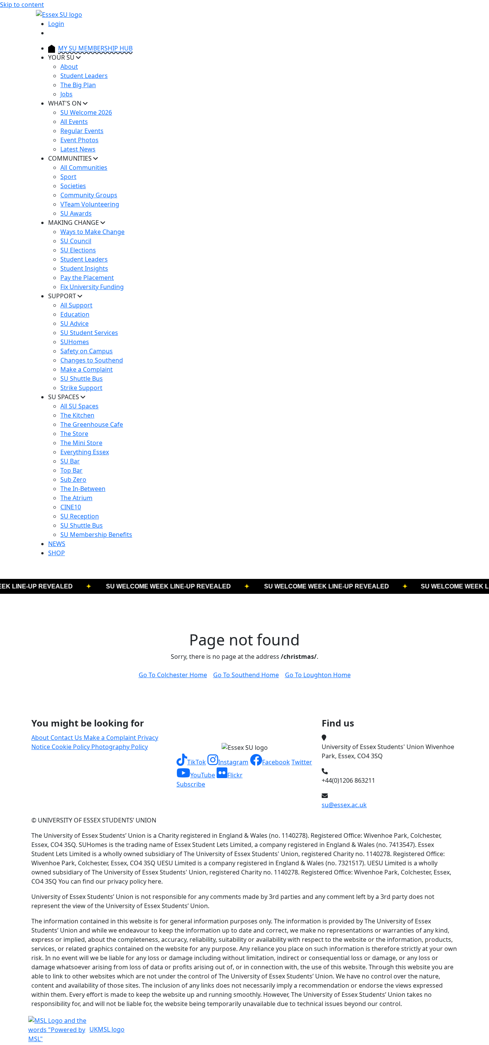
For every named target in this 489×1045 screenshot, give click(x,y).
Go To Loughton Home (318, 675)
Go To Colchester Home (173, 675)
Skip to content (22, 4)
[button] (191, 762)
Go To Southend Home (246, 675)
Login (56, 24)
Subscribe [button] (190, 784)
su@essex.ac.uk (344, 805)
